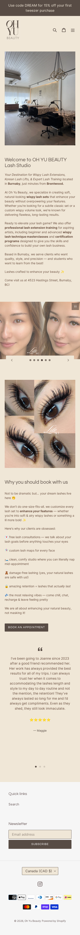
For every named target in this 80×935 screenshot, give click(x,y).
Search (14, 804)
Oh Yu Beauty (33, 920)
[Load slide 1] (30, 360)
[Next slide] (68, 360)
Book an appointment (26, 627)
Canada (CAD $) (38, 871)
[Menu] (72, 29)
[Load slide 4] (42, 360)
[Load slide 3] (38, 360)
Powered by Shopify (54, 920)
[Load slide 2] (34, 360)
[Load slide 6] (50, 360)
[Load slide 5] (46, 360)
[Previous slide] (11, 360)
